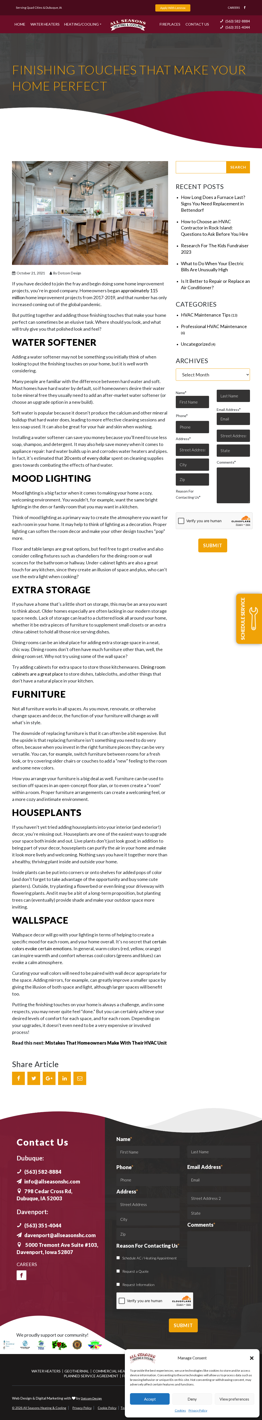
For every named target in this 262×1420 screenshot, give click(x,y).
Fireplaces (170, 24)
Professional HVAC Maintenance (214, 326)
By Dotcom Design (66, 273)
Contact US (197, 24)
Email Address (229, 409)
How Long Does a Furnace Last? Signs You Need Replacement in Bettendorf (213, 203)
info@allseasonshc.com (52, 1181)
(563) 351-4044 (237, 27)
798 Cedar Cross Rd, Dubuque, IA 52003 (44, 1194)
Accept (150, 1399)
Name (181, 392)
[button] (251, 1358)
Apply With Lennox (172, 8)
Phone (182, 415)
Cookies (180, 1410)
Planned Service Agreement (91, 1376)
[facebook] (21, 1275)
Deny (192, 1399)
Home (20, 24)
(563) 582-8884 (237, 21)
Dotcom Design (91, 1398)
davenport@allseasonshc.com (60, 1235)
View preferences (234, 1399)
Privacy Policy (198, 1410)
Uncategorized (196, 344)
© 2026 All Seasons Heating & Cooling (39, 1408)
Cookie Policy (107, 1408)
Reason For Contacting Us (188, 494)
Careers (234, 7)
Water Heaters (45, 24)
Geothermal (76, 1371)
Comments (226, 462)
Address (183, 439)
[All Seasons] (128, 25)
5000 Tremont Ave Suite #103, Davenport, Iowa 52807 (57, 1248)
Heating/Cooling (81, 24)
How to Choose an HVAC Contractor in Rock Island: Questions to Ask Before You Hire (214, 228)
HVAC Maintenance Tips (206, 315)
